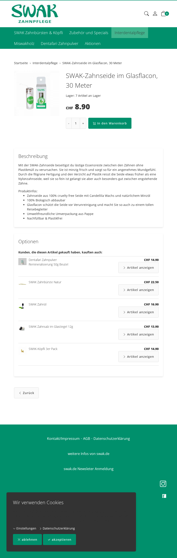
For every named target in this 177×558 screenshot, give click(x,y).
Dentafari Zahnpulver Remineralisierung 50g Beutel (48, 262)
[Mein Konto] (155, 14)
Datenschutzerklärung (58, 528)
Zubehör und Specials (88, 32)
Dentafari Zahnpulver (59, 43)
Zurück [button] (28, 393)
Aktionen (93, 43)
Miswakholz (24, 43)
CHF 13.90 (151, 326)
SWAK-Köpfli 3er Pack (43, 349)
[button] (146, 13)
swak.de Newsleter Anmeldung (89, 468)
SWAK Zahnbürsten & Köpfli (38, 32)
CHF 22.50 (151, 282)
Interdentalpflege (130, 32)
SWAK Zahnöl (37, 304)
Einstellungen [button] (26, 528)
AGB (86, 438)
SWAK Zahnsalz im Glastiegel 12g (51, 326)
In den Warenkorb (112, 123)
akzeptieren (61, 539)
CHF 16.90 (151, 304)
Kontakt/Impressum (63, 438)
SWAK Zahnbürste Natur (45, 282)
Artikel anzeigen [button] (140, 267)
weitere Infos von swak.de (88, 453)
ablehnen (29, 539)
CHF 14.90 (151, 260)
